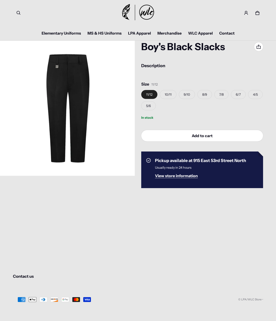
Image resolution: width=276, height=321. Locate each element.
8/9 (204, 94)
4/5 (255, 94)
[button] (18, 13)
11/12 (149, 94)
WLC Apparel (200, 33)
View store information (176, 175)
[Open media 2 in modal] (67, 108)
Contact (227, 33)
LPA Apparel (139, 33)
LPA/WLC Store (251, 299)
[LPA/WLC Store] (138, 13)
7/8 (221, 94)
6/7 (238, 94)
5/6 (148, 106)
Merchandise (169, 33)
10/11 (168, 94)
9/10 (187, 94)
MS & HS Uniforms (104, 33)
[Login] (246, 13)
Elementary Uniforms (61, 33)
